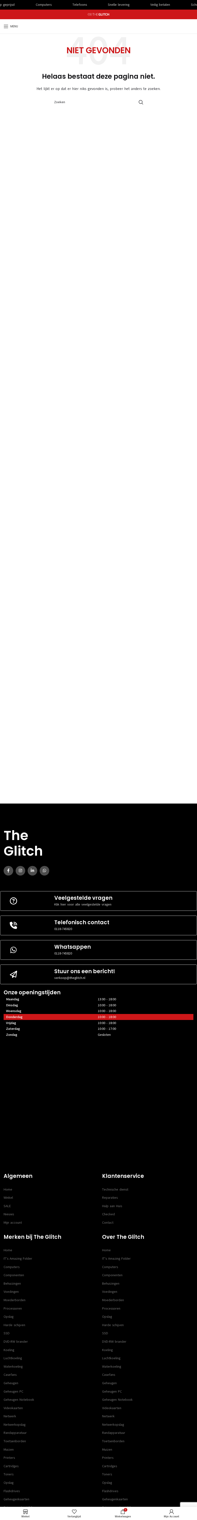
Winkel (8, 1197)
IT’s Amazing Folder (18, 1258)
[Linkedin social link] (32, 871)
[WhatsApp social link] (44, 871)
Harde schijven (14, 1325)
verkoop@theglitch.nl (69, 978)
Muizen (9, 1449)
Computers (11, 1267)
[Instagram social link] (20, 871)
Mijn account (13, 1222)
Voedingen (11, 1291)
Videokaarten (13, 1408)
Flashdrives (12, 1491)
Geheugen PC (13, 1391)
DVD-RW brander (16, 1341)
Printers (9, 1457)
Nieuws (9, 1214)
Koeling (9, 1350)
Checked (108, 1214)
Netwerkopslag (14, 1424)
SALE (7, 1206)
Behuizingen (12, 1283)
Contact (107, 1222)
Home (8, 1189)
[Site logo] (99, 14)
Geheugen (11, 1383)
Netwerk (10, 1416)
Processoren (13, 1308)
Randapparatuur (15, 1433)
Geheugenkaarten (16, 1499)
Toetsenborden (15, 1441)
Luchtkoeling (13, 1358)
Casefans (10, 1374)
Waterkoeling (13, 1366)
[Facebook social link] (8, 871)
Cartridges (11, 1466)
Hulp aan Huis (112, 1206)
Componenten (14, 1275)
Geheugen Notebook (19, 1399)
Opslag (8, 1316)
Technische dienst (115, 1189)
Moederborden (14, 1300)
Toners (8, 1474)
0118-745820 (63, 929)
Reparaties (110, 1197)
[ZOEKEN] (141, 102)
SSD (7, 1333)
